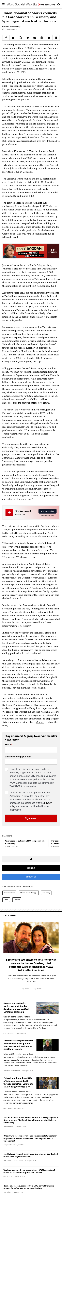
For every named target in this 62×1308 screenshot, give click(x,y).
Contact (40, 722)
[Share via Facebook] (6, 37)
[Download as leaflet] (41, 37)
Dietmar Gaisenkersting (11, 27)
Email (8, 745)
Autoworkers (9, 893)
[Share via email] (34, 37)
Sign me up (31, 818)
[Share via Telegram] (27, 37)
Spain (6, 900)
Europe (17, 900)
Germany (46, 893)
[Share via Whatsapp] (20, 37)
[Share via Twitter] (13, 37)
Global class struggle (28, 893)
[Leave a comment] (48, 37)
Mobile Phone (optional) (18, 757)
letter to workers (50, 478)
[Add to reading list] (56, 37)
